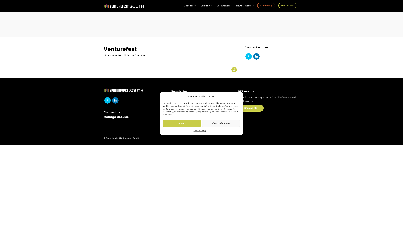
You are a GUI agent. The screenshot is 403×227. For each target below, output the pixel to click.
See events (251, 108)
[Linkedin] (256, 56)
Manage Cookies (116, 117)
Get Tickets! (287, 5)
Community (266, 5)
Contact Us (112, 112)
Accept (182, 123)
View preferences (221, 123)
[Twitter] (248, 56)
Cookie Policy (200, 130)
